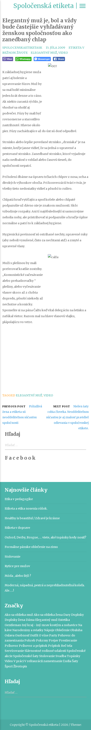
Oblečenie (62, 630)
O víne (43, 635)
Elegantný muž (44, 53)
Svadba (60, 656)
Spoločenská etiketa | (45, 6)
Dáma (30, 620)
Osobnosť (22, 635)
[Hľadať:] (46, 692)
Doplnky (77, 615)
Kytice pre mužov (17, 566)
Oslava (9, 635)
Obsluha (76, 630)
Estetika (64, 620)
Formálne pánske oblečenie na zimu (31, 547)
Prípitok (54, 646)
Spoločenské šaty (26, 656)
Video (63, 53)
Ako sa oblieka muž (19, 615)
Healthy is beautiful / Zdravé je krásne (32, 518)
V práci (19, 661)
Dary (66, 615)
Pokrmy (42, 640)
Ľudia (67, 661)
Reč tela (66, 646)
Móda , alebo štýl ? (18, 576)
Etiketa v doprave (17, 528)
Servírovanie (14, 651)
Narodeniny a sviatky (27, 630)
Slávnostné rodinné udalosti (45, 651)
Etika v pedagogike (19, 499)
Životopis (20, 666)
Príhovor (11, 646)
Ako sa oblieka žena (48, 615)
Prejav (53, 640)
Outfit (34, 635)
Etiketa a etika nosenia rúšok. (26, 508)
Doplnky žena (15, 620)
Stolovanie (12, 556)
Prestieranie (68, 640)
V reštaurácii (33, 661)
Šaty (75, 661)
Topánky (73, 656)
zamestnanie (52, 661)
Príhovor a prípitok (33, 646)
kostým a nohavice (63, 625)
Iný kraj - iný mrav (35, 625)
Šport (9, 666)
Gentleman (13, 625)
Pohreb (29, 640)
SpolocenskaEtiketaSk (22, 48)
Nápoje (49, 630)
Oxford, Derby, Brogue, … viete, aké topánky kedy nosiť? (45, 537)
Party (53, 635)
